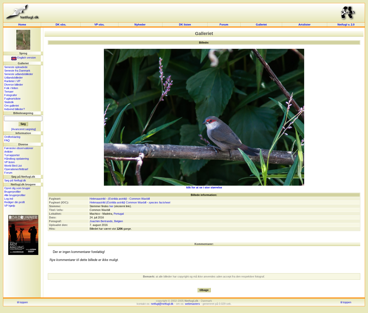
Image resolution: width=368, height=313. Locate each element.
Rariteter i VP (12, 81)
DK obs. (61, 24)
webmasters (192, 303)
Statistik (9, 102)
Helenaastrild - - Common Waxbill (120, 198)
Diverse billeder (13, 84)
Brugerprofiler (12, 191)
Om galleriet (11, 105)
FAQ (7, 140)
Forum (224, 24)
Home (22, 24)
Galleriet (261, 24)
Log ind (8, 198)
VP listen (9, 162)
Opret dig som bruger (17, 188)
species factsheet (159, 202)
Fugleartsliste (12, 98)
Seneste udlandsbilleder (18, 74)
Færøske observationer (18, 148)
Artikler (8, 151)
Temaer (9, 91)
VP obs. (99, 24)
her (111, 206)
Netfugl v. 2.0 (345, 24)
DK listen (185, 24)
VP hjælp (9, 205)
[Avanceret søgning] (23, 129)
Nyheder (140, 24)
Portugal (119, 213)
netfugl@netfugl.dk (162, 303)
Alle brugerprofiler (15, 195)
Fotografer (10, 95)
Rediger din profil (14, 202)
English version (26, 57)
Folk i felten (11, 88)
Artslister (304, 24)
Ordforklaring (12, 136)
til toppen (22, 302)
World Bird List (13, 165)
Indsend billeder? (14, 109)
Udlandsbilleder (13, 77)
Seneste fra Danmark (17, 70)
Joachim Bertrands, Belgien (106, 221)
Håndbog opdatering (16, 158)
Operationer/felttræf (16, 169)
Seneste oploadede (16, 67)
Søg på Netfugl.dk (15, 180)
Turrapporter (12, 155)
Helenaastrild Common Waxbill (118, 202)
